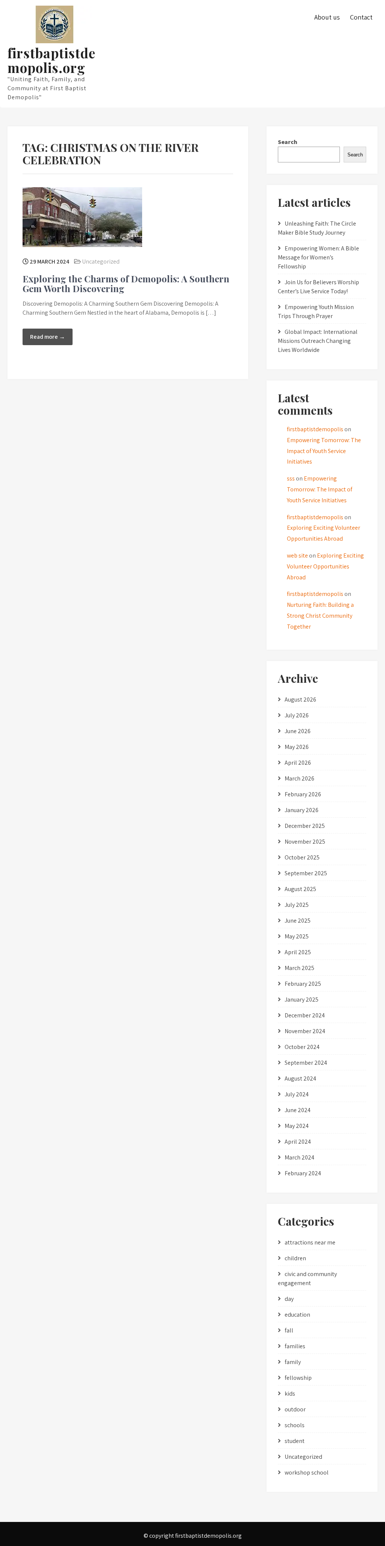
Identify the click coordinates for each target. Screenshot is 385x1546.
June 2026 (298, 731)
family (293, 1362)
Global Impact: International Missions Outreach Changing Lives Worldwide (318, 341)
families (295, 1346)
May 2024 (297, 1126)
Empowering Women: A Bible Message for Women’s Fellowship (318, 257)
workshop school (307, 1472)
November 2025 (305, 842)
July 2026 (297, 715)
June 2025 (298, 921)
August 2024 (300, 1078)
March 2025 (299, 968)
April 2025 (298, 952)
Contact (361, 17)
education (297, 1315)
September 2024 (306, 1063)
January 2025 (301, 999)
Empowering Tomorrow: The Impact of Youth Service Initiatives (324, 451)
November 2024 (305, 1031)
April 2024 (298, 1142)
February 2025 (303, 984)
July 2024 (297, 1094)
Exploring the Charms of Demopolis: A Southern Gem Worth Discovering (126, 283)
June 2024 (298, 1110)
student (295, 1441)
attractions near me (310, 1242)
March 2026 (299, 778)
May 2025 (297, 936)
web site (297, 555)
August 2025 (300, 889)
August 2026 (300, 699)
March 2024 (299, 1157)
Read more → (47, 337)
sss (291, 478)
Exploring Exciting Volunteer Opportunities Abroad (325, 566)
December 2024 (305, 1015)
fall (289, 1330)
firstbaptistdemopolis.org (51, 60)
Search (287, 142)
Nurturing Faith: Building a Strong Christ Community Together (320, 616)
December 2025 (305, 826)
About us (327, 17)
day (289, 1299)
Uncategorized (101, 261)
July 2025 (297, 905)
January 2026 (301, 810)
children (295, 1258)
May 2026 (297, 747)
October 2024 (302, 1047)
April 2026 (298, 763)
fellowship (298, 1378)
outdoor (295, 1409)
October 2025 (302, 857)
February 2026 (303, 794)
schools (295, 1425)
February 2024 (303, 1173)
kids (290, 1393)
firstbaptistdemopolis (315, 429)
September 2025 (306, 873)
